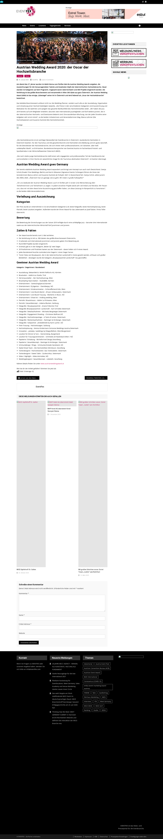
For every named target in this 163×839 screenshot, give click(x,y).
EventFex (35, 80)
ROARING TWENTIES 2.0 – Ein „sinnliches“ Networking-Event (96, 378)
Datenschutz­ (104, 837)
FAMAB (86, 693)
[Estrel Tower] (106, 14)
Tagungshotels (55, 26)
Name (22, 615)
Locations (42, 26)
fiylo (94, 693)
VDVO (104, 710)
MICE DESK (88, 706)
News (24, 26)
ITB (95, 701)
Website (22, 633)
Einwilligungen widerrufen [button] (138, 837)
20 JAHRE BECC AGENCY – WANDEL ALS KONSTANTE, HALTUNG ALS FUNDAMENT (65, 667)
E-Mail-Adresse (25, 624)
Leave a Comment (47, 80)
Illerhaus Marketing (91, 697)
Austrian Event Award (92, 673)
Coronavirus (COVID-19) (92, 681)
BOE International (90, 677)
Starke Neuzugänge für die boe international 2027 (63, 675)
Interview (87, 701)
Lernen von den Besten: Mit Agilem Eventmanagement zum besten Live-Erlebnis (29, 378)
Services (67, 26)
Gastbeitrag (103, 693)
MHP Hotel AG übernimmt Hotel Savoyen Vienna (59, 410)
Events (32, 26)
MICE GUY (99, 706)
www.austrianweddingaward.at (52, 364)
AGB (95, 837)
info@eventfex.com (33, 669)
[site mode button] (140, 26)
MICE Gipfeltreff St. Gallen (26, 569)
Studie (95, 710)
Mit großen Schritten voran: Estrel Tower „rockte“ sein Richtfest (90, 571)
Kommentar (24, 593)
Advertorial (88, 664)
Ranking (87, 710)
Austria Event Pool (102, 664)
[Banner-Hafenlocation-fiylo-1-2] (57, 131)
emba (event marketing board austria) (95, 687)
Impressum (88, 837)
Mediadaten (78, 837)
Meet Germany (105, 701)
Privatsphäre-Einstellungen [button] (119, 837)
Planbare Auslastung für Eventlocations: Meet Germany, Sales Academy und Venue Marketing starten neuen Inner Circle (66, 685)
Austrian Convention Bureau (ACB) (96, 668)
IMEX (104, 697)
